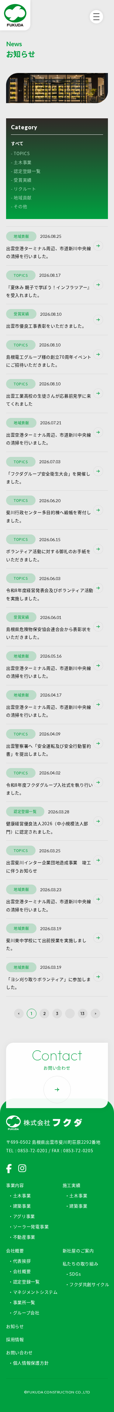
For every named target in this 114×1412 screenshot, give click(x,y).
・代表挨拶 (20, 1261)
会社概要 (15, 1250)
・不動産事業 (22, 1237)
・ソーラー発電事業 (29, 1226)
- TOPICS (20, 153)
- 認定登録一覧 (26, 171)
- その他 (19, 206)
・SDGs (73, 1274)
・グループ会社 (24, 1312)
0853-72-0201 (32, 1150)
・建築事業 (20, 1206)
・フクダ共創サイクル (87, 1284)
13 (83, 1013)
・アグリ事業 (22, 1216)
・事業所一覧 (22, 1302)
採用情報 (15, 1339)
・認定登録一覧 (24, 1281)
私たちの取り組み (80, 1264)
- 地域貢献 (21, 197)
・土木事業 (20, 1195)
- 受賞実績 (21, 180)
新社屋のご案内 (78, 1250)
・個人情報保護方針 (29, 1363)
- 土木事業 (21, 162)
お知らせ (15, 1326)
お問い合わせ (19, 1352)
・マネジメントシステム (33, 1292)
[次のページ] (95, 1013)
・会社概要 (20, 1271)
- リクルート (23, 189)
